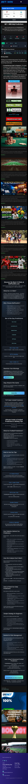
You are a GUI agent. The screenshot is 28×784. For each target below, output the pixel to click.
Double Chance (14, 330)
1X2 (3, 43)
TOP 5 (16, 43)
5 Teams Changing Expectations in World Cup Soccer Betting (12, 221)
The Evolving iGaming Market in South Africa (10, 723)
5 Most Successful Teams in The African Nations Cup (12, 739)
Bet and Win (14, 407)
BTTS (7, 43)
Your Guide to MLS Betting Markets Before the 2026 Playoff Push (13, 172)
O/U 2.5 (11, 43)
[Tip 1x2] (14, 702)
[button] (21, 2)
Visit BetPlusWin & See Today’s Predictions (14, 677)
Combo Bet (14, 334)
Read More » (3, 154)
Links (4, 763)
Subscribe (14, 393)
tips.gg (9, 21)
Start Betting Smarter (9, 377)
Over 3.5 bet (14, 321)
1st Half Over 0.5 (14, 326)
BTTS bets (14, 339)
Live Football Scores (5, 689)
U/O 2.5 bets (14, 343)
